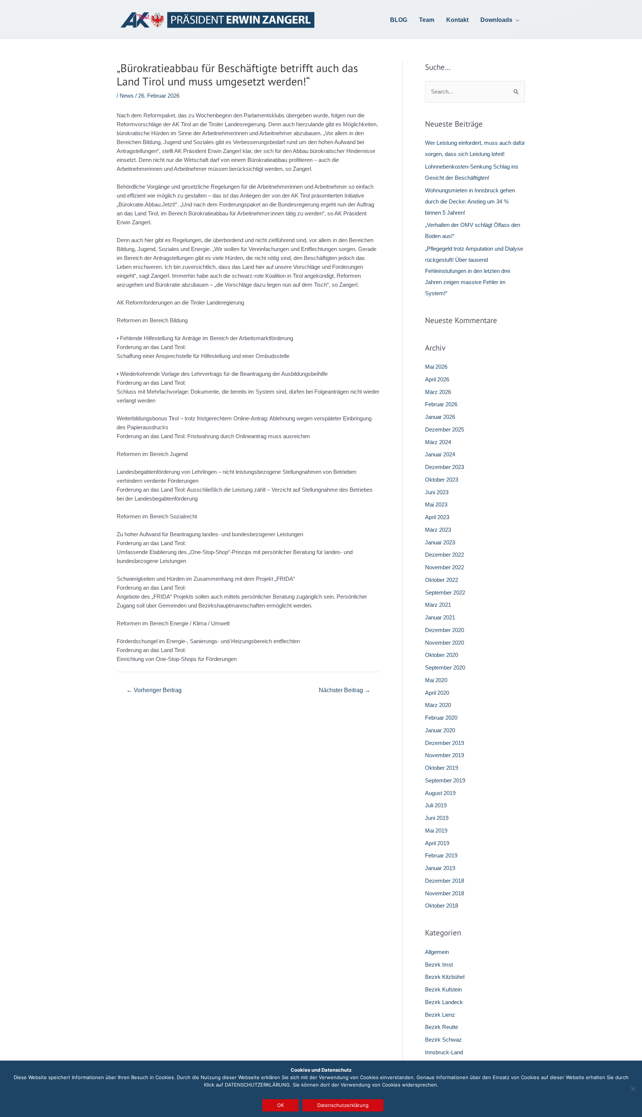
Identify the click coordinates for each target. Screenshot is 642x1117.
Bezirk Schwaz (443, 1039)
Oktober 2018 (441, 905)
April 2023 (437, 517)
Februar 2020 (441, 717)
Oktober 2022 (441, 580)
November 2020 (444, 642)
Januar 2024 (440, 454)
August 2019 (440, 793)
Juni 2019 (436, 818)
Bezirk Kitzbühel (444, 977)
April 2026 (437, 379)
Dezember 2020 (444, 630)
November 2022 (444, 567)
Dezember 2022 (444, 554)
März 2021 (438, 605)
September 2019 (445, 780)
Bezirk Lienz (440, 1015)
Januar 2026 (440, 417)
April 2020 (437, 693)
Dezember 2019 (444, 743)
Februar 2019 (441, 855)
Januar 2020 (440, 730)
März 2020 (438, 705)
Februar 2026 (441, 404)
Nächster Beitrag (344, 690)
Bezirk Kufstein (443, 989)
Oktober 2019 (441, 768)
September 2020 (445, 667)
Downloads (496, 20)
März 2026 (438, 392)
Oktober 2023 (441, 479)
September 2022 (445, 592)
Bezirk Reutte (441, 1027)
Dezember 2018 (444, 880)
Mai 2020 (436, 680)
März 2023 (438, 530)
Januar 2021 (440, 617)
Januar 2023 (440, 542)
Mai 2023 (436, 504)
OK (280, 1105)
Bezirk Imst (439, 964)
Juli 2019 (436, 805)
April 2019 (437, 843)
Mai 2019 (436, 830)
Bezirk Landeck (444, 1002)
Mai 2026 (436, 367)
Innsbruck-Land (444, 1052)
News (127, 95)
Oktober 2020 (441, 655)
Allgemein (437, 952)
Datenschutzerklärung (343, 1105)
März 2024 (438, 442)
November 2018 (444, 893)
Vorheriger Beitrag (154, 690)
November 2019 (444, 755)
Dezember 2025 (444, 429)
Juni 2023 (436, 492)
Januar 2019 (440, 868)
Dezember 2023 (444, 467)
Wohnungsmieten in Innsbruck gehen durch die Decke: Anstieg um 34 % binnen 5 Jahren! (470, 201)
